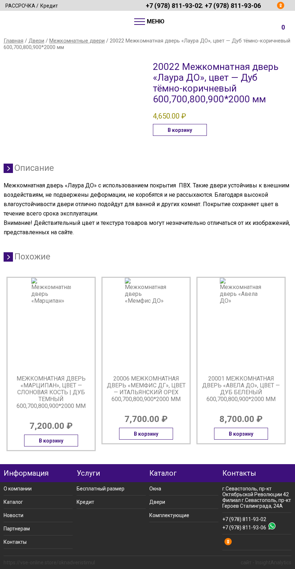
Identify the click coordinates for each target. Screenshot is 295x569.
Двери (36, 40)
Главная (13, 40)
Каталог (13, 502)
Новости (13, 515)
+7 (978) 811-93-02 (174, 5)
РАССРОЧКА (20, 6)
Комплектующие (169, 515)
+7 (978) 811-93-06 (233, 5)
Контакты (15, 542)
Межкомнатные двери (77, 40)
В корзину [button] (180, 130)
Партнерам (17, 529)
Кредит (49, 6)
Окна (155, 489)
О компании (18, 489)
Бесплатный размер (100, 489)
